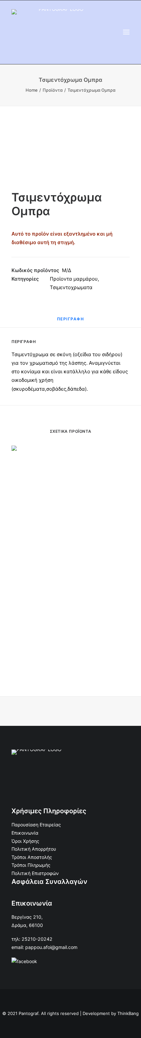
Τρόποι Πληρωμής (30, 865)
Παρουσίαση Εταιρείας (36, 824)
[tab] (71, 321)
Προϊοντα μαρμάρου (74, 279)
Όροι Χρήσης (25, 841)
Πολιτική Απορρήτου (33, 849)
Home (32, 90)
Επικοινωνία (24, 833)
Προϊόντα (53, 90)
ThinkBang (128, 1013)
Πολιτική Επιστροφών (35, 873)
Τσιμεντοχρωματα (71, 287)
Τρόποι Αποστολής (31, 857)
